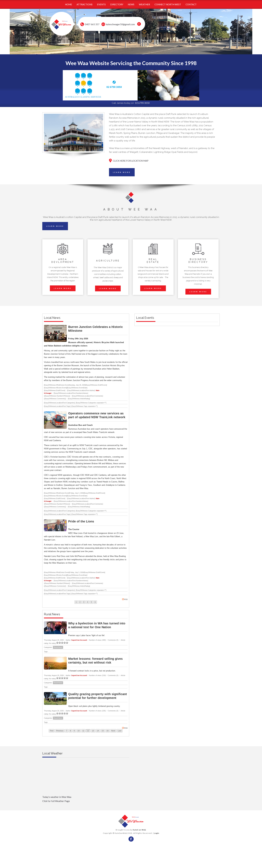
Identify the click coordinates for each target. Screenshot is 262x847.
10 (78, 731)
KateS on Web (139, 830)
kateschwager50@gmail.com (120, 24)
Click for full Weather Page (56, 801)
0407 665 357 (92, 24)
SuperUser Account (79, 640)
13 (93, 731)
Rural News (58, 647)
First (51, 731)
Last (119, 731)
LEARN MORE (122, 172)
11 (83, 731)
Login (156, 833)
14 (98, 731)
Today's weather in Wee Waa (56, 797)
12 (88, 731)
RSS (126, 599)
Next (113, 731)
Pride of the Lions (81, 521)
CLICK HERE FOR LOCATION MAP (130, 160)
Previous (59, 731)
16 (107, 731)
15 (103, 731)
